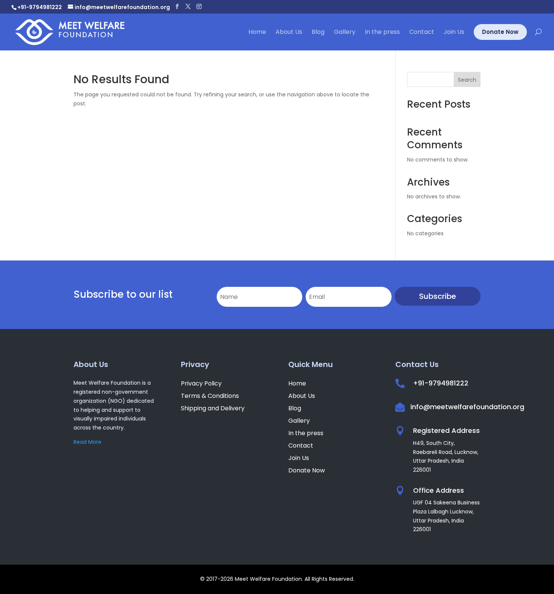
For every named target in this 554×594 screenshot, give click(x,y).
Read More (87, 442)
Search (467, 80)
